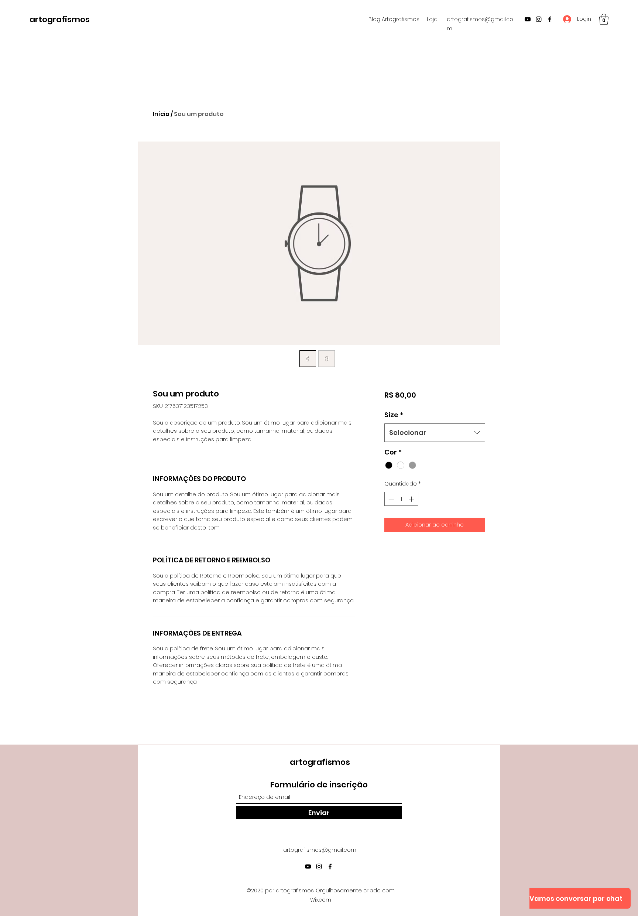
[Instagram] (538, 19)
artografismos (60, 19)
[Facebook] (549, 19)
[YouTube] (527, 19)
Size (393, 414)
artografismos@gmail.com (319, 850)
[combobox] (434, 432)
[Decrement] (390, 499)
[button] (603, 19)
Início (161, 114)
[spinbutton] (401, 499)
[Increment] (412, 499)
